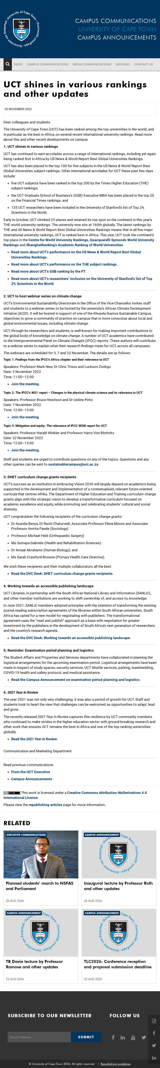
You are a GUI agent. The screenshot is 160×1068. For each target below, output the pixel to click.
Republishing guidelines (115, 1064)
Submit (86, 1037)
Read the (34, 739)
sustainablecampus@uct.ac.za (73, 464)
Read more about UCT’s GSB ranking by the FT (48, 271)
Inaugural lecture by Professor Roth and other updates (118, 886)
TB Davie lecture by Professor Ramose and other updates (34, 964)
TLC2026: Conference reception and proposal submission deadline (117, 964)
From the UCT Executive (30, 772)
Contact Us (143, 64)
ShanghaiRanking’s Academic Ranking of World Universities (74, 245)
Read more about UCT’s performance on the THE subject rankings (64, 264)
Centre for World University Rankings (58, 240)
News (18, 64)
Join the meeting (25, 384)
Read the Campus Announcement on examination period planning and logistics (75, 680)
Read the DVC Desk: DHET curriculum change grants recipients (61, 573)
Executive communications (26, 834)
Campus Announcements (31, 779)
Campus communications (48, 64)
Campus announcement (102, 834)
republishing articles (45, 805)
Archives (123, 64)
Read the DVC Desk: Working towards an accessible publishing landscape (70, 638)
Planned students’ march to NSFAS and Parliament (39, 886)
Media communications (92, 64)
